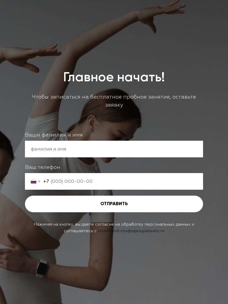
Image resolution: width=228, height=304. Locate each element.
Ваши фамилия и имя (54, 135)
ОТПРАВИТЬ (114, 204)
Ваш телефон (42, 167)
